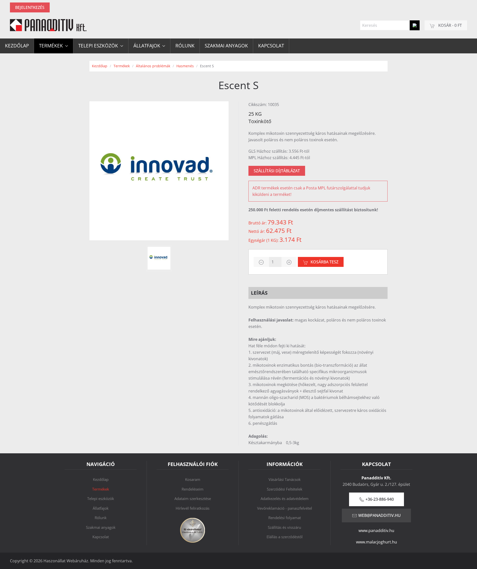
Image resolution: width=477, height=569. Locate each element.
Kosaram (192, 479)
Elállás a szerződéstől (285, 536)
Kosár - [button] (449, 25)
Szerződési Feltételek (284, 489)
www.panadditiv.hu (376, 530)
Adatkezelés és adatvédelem (285, 498)
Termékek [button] (51, 45)
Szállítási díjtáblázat (277, 171)
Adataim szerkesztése (192, 498)
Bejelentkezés (29, 7)
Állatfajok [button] (146, 45)
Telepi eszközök (100, 498)
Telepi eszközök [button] (98, 45)
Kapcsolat (271, 45)
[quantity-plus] (289, 262)
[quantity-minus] (261, 262)
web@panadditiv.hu (379, 515)
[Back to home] (48, 25)
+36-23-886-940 (379, 499)
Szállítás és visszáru (284, 527)
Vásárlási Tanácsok (285, 479)
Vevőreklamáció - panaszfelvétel (284, 508)
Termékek (100, 489)
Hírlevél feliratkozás (192, 508)
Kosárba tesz (324, 262)
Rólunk (185, 45)
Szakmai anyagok (226, 45)
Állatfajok (101, 508)
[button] (159, 258)
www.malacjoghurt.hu (376, 542)
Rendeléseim (192, 489)
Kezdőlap (17, 45)
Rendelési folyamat (284, 517)
